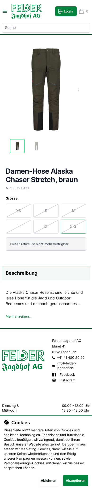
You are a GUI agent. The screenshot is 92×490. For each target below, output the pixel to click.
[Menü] (5, 11)
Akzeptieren (75, 480)
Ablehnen (48, 480)
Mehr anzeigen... (19, 316)
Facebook (67, 374)
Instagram (67, 380)
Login (68, 11)
